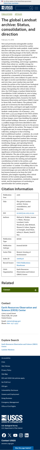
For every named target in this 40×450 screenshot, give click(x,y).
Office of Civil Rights (8, 406)
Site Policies (5, 366)
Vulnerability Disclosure (9, 390)
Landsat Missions (7, 350)
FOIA (3, 362)
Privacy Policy (6, 370)
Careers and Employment (10, 394)
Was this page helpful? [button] (23, 448)
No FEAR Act (6, 382)
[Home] (7, 10)
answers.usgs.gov (7, 443)
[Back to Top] (33, 443)
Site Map (4, 374)
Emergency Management (10, 402)
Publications (6, 14)
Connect (6, 290)
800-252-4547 (12, 323)
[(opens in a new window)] (3, 435)
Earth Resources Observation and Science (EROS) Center (19, 309)
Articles (18, 14)
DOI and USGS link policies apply (13, 378)
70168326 (20, 259)
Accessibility (5, 358)
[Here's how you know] (20, 2)
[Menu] (36, 8)
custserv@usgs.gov (14, 321)
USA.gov (4, 386)
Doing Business (6, 398)
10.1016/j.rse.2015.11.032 (25, 213)
